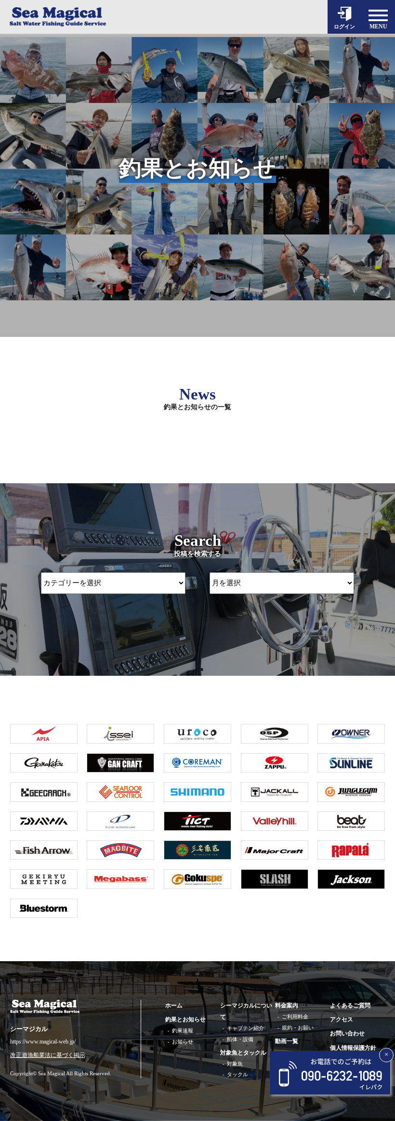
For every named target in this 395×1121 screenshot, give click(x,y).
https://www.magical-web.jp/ (43, 1041)
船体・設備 (240, 1039)
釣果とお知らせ (185, 1019)
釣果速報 (182, 1030)
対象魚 (235, 1064)
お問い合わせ (347, 1033)
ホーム (174, 1005)
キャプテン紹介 (245, 1028)
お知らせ (182, 1041)
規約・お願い (298, 1028)
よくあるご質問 (350, 1005)
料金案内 (286, 1005)
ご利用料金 (295, 1016)
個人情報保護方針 (353, 1047)
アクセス (341, 1019)
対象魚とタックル (243, 1052)
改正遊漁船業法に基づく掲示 (47, 1055)
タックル (237, 1074)
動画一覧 (286, 1041)
